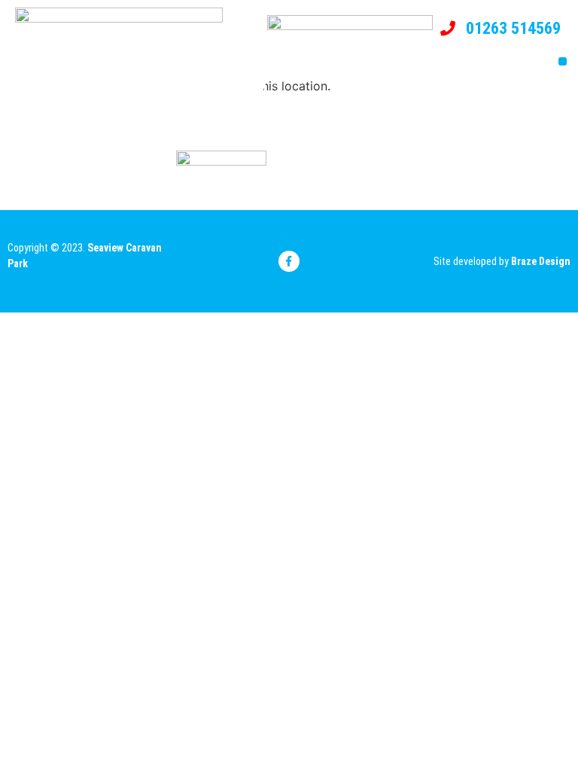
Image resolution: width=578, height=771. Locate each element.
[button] (562, 61)
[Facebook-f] (289, 261)
